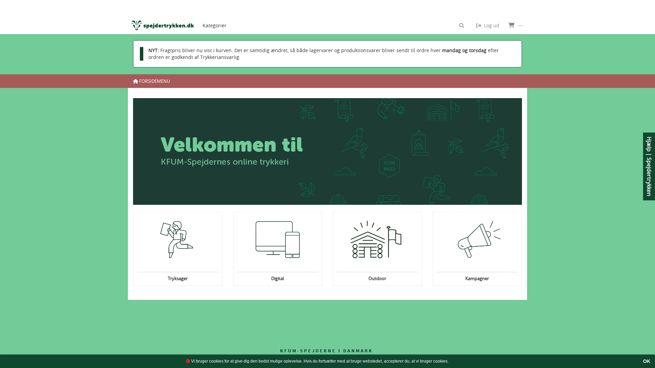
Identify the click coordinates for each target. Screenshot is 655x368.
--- (519, 25)
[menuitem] (214, 17)
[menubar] (220, 17)
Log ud (491, 25)
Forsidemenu (154, 81)
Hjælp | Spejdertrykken (649, 166)
